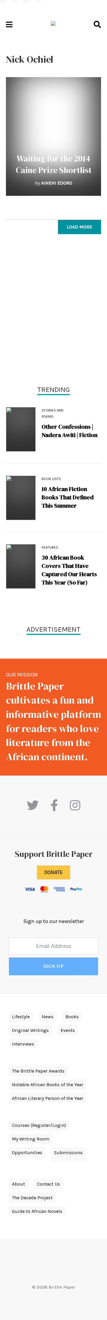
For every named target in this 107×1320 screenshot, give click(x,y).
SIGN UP (53, 966)
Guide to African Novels (37, 1211)
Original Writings (30, 1030)
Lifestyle (21, 1016)
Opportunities (27, 1152)
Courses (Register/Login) (39, 1125)
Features (53, 146)
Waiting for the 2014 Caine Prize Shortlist (54, 164)
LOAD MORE (79, 227)
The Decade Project (32, 1197)
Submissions (68, 1152)
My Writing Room (30, 1139)
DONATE (53, 872)
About (18, 1184)
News (48, 1016)
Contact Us (48, 1184)
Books (72, 1016)
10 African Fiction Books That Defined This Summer (68, 497)
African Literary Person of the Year (47, 1098)
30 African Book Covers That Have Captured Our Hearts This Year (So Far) (69, 570)
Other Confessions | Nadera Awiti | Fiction (69, 430)
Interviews (23, 1044)
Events (68, 1030)
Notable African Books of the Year (47, 1084)
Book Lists (51, 479)
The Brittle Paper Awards (38, 1071)
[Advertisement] (53, 311)
